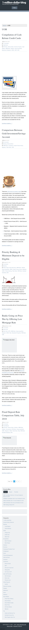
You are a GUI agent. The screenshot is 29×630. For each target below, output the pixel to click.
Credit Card (5, 45)
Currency (5, 545)
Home (4, 25)
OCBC (12, 50)
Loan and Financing (7, 573)
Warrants (6, 609)
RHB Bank (20, 271)
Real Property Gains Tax (10, 617)
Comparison (10, 145)
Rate (10, 333)
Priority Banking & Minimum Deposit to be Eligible (13, 255)
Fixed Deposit (6, 425)
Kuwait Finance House (18, 145)
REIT (6, 565)
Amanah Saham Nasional (8, 522)
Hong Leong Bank (18, 48)
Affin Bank (5, 46)
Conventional (8, 429)
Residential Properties (16, 333)
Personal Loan (8, 580)
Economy (5, 547)
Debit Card (7, 536)
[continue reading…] (7, 123)
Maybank (9, 50)
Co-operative (6, 538)
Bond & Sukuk (8, 563)
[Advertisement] (14, 18)
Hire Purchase (8, 576)
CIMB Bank (7, 48)
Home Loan (5, 329)
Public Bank (8, 147)
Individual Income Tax (9, 615)
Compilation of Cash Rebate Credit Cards (12, 36)
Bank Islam (5, 331)
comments (6, 43)
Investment (5, 561)
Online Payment (6, 582)
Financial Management (8, 555)
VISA (18, 50)
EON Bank (14, 429)
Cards (4, 530)
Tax (4, 611)
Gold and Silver (10, 143)
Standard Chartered (6, 432)
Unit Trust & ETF (8, 571)
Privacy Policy (17, 626)
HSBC (11, 269)
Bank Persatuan (8, 540)
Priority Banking (8, 271)
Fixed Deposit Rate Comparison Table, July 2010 (13, 415)
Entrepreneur (6, 551)
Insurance (5, 559)
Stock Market (6, 596)
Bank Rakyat (7, 543)
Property (5, 588)
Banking (4, 143)
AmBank (16, 427)
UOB (16, 50)
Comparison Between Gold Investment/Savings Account (14, 133)
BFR (9, 331)
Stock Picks (7, 604)
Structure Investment (9, 567)
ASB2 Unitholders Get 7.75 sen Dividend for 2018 (13, 500)
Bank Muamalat (12, 267)
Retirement (5, 590)
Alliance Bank (11, 46)
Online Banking (8, 528)
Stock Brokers (8, 600)
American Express (18, 46)
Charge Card (7, 532)
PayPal (6, 584)
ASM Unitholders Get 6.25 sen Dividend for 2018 (13, 502)
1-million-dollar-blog (7, 520)
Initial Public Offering (9, 598)
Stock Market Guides (9, 602)
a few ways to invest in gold (14, 191)
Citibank (12, 48)
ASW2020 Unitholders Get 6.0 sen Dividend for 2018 (14, 498)
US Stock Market (8, 607)
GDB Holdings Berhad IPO (8, 504)
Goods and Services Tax (10, 613)
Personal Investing (7, 586)
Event (4, 553)
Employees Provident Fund (8, 549)
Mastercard (4, 50)
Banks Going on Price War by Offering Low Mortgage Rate (12, 319)
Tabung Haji (7, 569)
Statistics (5, 594)
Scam (4, 592)
